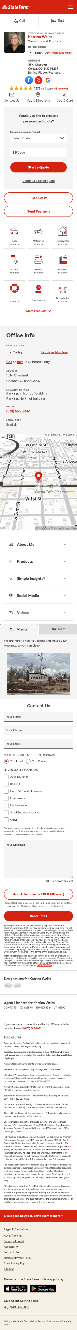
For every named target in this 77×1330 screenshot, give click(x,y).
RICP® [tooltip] (8, 986)
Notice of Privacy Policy (17, 1258)
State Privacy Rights (16, 1263)
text (20, 362)
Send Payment (38, 211)
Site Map (9, 1269)
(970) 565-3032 (18, 411)
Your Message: (16, 844)
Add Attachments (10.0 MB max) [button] (38, 894)
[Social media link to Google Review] (48, 80)
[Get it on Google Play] (43, 1288)
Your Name (13, 716)
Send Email (38, 916)
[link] (19, 7)
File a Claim (38, 198)
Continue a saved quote (39, 180)
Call (9, 362)
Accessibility (11, 1246)
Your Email (13, 743)
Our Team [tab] (58, 629)
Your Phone (14, 730)
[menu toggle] (70, 7)
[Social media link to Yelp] (38, 80)
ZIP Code (19, 152)
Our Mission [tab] (19, 629)
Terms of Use (11, 1252)
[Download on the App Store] (16, 1288)
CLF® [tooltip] (17, 986)
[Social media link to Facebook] (29, 80)
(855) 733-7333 (44, 965)
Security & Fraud (14, 1241)
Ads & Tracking (13, 1235)
